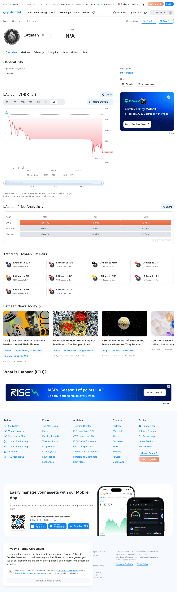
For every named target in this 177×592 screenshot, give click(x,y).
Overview (11, 52)
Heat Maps (78, 461)
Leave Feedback (147, 441)
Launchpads (48, 456)
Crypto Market (86, 350)
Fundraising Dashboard (85, 456)
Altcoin (116, 350)
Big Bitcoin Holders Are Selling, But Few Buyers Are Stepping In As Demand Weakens (74, 344)
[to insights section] (93, 13)
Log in (169, 4)
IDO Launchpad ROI (83, 431)
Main (5, 21)
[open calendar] (61, 102)
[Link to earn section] (145, 12)
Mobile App (119, 461)
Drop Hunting (49, 446)
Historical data (70, 52)
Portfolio (117, 426)
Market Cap (32, 175)
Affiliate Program (148, 431)
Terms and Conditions (124, 564)
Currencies (17, 21)
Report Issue (145, 446)
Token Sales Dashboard (85, 451)
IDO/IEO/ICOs (49, 451)
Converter (118, 441)
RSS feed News (16, 456)
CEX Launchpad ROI (83, 436)
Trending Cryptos (82, 426)
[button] (38, 526)
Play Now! (147, 21)
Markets (25, 52)
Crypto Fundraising (18, 441)
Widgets (117, 451)
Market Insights (16, 431)
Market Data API (149, 453)
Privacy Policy (142, 564)
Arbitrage (39, 52)
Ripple (106, 350)
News (85, 52)
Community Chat (16, 436)
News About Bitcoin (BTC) (16, 356)
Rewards (117, 456)
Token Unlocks (50, 441)
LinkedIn (12, 451)
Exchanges (48, 461)
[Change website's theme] (143, 4)
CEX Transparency (83, 446)
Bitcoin (57, 350)
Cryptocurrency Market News (28, 350)
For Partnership (147, 436)
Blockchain (128, 350)
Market (7, 350)
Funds (45, 431)
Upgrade (158, 4)
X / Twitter (13, 426)
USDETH (68, 175)
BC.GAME (164, 21)
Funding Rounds (50, 436)
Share (109, 94)
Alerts (116, 436)
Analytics (53, 52)
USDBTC (49, 175)
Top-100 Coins (50, 426)
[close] (168, 97)
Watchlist (117, 431)
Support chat (149, 426)
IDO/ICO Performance (84, 441)
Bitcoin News (70, 350)
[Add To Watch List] (50, 35)
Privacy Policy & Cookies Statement (29, 573)
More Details (126, 72)
